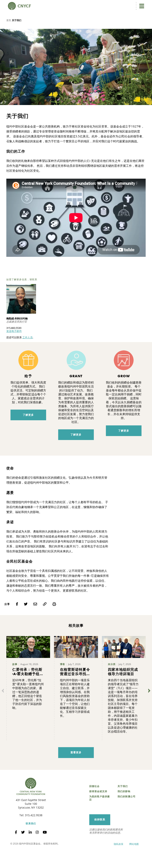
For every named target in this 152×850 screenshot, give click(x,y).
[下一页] (148, 690)
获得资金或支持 (98, 791)
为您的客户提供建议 (99, 798)
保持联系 (99, 819)
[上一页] (3, 690)
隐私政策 (118, 844)
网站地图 (134, 844)
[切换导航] (142, 6)
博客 (62, 664)
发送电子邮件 (14, 331)
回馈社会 (94, 786)
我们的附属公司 (127, 796)
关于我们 (123, 786)
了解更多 (28, 415)
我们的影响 (124, 791)
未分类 (112, 664)
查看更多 (76, 752)
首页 (8, 20)
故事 (14, 664)
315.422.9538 (33, 815)
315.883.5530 (13, 328)
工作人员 (27, 337)
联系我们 (31, 823)
